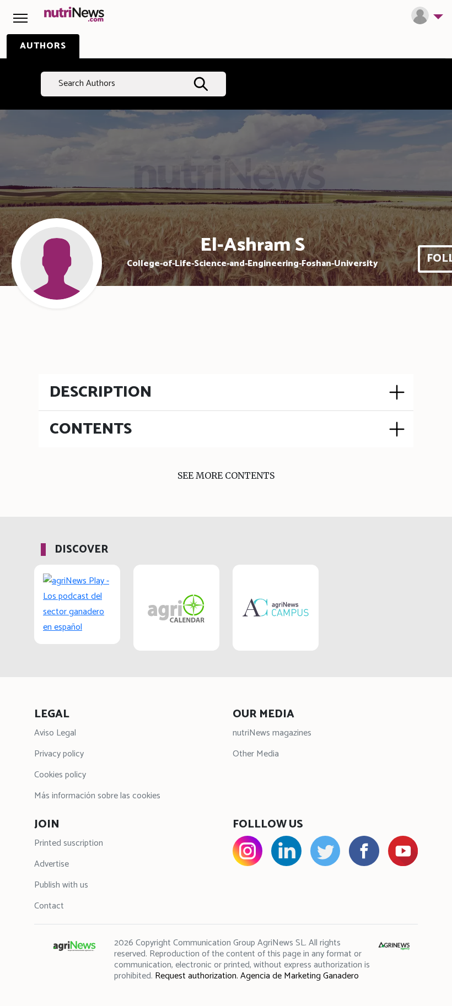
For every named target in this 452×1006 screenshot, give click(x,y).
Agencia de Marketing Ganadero (299, 976)
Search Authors (86, 83)
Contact (49, 906)
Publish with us (61, 885)
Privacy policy (59, 754)
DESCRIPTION (101, 392)
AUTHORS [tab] (43, 46)
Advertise (51, 864)
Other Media (256, 754)
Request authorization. (196, 976)
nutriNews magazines (272, 733)
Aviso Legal (55, 733)
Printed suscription (68, 843)
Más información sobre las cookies (97, 795)
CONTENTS (91, 429)
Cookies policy (60, 774)
